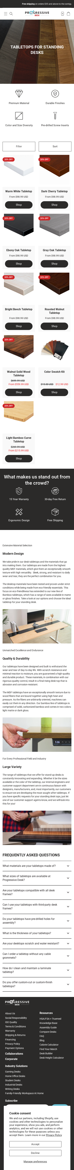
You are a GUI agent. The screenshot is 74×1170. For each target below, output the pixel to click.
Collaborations (14, 1053)
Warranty (10, 1030)
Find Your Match (48, 1049)
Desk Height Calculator (52, 1057)
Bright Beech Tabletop (18, 309)
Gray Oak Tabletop (54, 250)
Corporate (11, 1059)
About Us (10, 1013)
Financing (10, 1039)
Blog (42, 1040)
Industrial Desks (13, 1084)
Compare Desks (48, 1031)
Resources (46, 1013)
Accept (35, 1144)
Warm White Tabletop (18, 191)
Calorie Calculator (49, 1044)
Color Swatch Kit (54, 371)
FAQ (42, 1036)
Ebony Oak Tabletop (18, 250)
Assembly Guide (48, 1027)
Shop (19, 204)
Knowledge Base (48, 1023)
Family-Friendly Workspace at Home (24, 1093)
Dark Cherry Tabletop (54, 191)
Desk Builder (46, 1053)
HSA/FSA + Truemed (50, 1018)
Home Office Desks (15, 1076)
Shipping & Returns (15, 1035)
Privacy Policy (54, 1135)
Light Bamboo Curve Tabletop (18, 439)
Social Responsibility (16, 1018)
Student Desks (12, 1080)
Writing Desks (12, 1089)
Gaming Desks (12, 1071)
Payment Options (14, 1048)
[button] (6, 14)
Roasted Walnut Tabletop (54, 311)
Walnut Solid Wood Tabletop (18, 373)
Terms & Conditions (15, 1026)
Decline (35, 1153)
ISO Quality (11, 1022)
